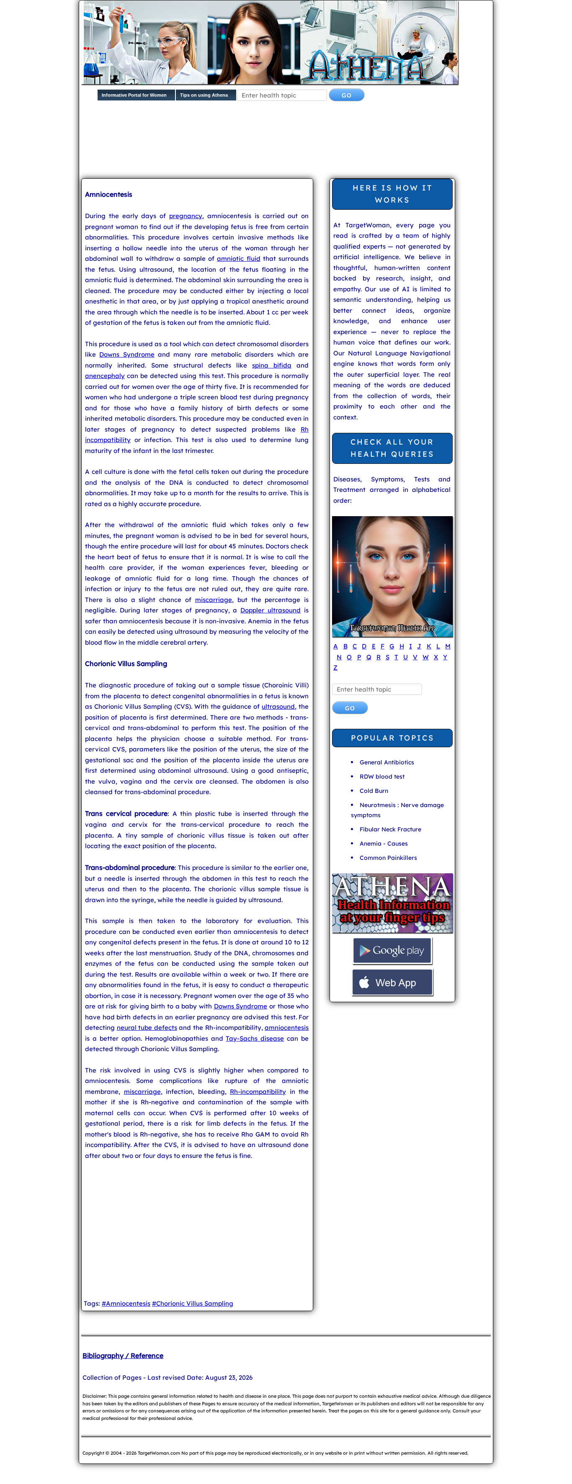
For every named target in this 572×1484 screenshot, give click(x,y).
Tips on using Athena (204, 95)
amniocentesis (287, 1027)
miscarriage (213, 600)
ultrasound (278, 706)
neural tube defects (147, 1027)
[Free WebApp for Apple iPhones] (392, 994)
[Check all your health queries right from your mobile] (392, 932)
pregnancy (185, 216)
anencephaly (105, 376)
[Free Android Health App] (392, 963)
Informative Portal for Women (134, 95)
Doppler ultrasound (270, 610)
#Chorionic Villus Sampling (192, 1303)
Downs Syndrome (126, 354)
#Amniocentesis (126, 1303)
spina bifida (271, 365)
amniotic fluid (238, 258)
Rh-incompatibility (258, 1092)
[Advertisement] (284, 146)
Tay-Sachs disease (255, 1038)
